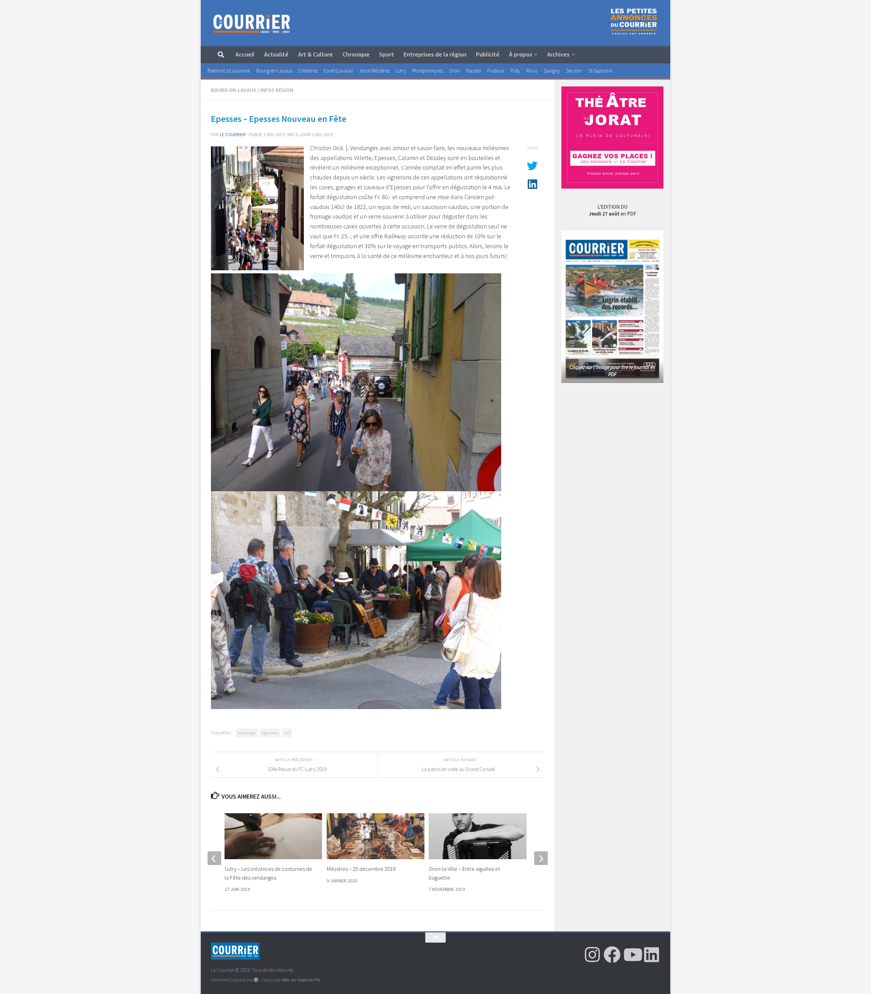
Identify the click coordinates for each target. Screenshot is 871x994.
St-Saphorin (600, 70)
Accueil (244, 54)
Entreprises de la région (435, 54)
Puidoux (495, 70)
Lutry (400, 70)
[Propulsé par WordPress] (256, 980)
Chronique (355, 54)
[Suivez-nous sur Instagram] (592, 954)
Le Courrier (233, 134)
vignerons (270, 732)
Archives (558, 54)
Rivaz (532, 70)
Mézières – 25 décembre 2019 (361, 868)
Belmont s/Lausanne (229, 70)
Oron (454, 70)
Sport (386, 54)
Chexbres (307, 70)
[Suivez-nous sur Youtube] (631, 954)
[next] (541, 858)
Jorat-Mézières (374, 70)
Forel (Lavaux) (338, 70)
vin (287, 732)
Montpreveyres (427, 70)
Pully (515, 70)
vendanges (247, 732)
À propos (520, 54)
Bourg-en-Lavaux (274, 70)
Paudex (473, 70)
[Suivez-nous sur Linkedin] (651, 954)
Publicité (487, 54)
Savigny (552, 70)
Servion (574, 70)
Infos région (276, 89)
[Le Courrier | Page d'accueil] (252, 23)
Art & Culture (315, 54)
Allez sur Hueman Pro (300, 980)
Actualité (276, 54)
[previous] (214, 858)
